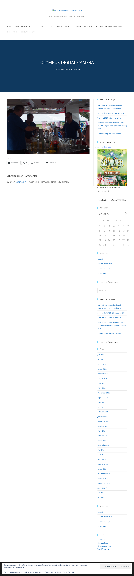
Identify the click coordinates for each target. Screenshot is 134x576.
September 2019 (103, 483)
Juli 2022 (100, 402)
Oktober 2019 (102, 478)
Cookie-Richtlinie (69, 572)
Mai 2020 (100, 450)
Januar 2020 (102, 469)
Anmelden (101, 540)
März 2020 (101, 459)
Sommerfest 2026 (104, 147)
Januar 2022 (102, 416)
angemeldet (21, 182)
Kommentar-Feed (104, 546)
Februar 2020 (102, 464)
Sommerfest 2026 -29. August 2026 (110, 113)
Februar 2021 (102, 435)
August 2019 (102, 488)
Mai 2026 (100, 359)
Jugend (100, 259)
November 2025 (103, 374)
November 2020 (103, 445)
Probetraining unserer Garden (109, 133)
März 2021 (101, 431)
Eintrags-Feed (102, 543)
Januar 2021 (102, 440)
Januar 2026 (102, 369)
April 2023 (101, 383)
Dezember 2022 (103, 393)
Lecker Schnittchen (104, 263)
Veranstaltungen (103, 268)
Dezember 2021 (103, 421)
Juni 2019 (100, 493)
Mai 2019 (100, 497)
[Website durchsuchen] (124, 37)
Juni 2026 (100, 355)
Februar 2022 (102, 412)
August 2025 (102, 378)
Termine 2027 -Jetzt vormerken (109, 118)
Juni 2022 (100, 407)
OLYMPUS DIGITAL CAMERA (69, 69)
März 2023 (101, 388)
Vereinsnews (102, 273)
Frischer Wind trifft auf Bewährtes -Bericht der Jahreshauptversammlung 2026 (112, 125)
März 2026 (101, 364)
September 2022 (103, 397)
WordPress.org (103, 549)
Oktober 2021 (102, 426)
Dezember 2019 (103, 473)
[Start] (55, 69)
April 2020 (101, 455)
